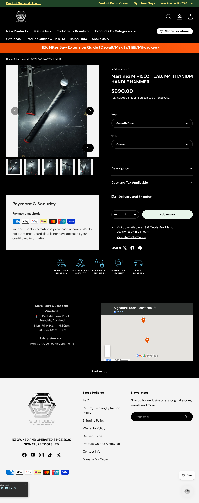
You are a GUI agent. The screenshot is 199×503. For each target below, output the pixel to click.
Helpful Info (78, 39)
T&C (86, 400)
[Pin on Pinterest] (140, 248)
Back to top (99, 371)
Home (9, 59)
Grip (114, 135)
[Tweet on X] (124, 248)
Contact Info (91, 452)
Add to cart (167, 214)
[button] (190, 17)
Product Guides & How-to (45, 39)
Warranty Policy (94, 428)
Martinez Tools (120, 69)
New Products (17, 31)
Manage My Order (95, 459)
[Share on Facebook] (132, 248)
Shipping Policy (94, 420)
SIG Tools (20, 488)
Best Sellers (42, 31)
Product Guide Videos (113, 3)
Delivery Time (92, 436)
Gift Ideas (13, 39)
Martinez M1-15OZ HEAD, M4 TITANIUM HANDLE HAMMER (39, 59)
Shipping (133, 97)
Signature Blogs (144, 3)
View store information (131, 237)
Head (114, 114)
